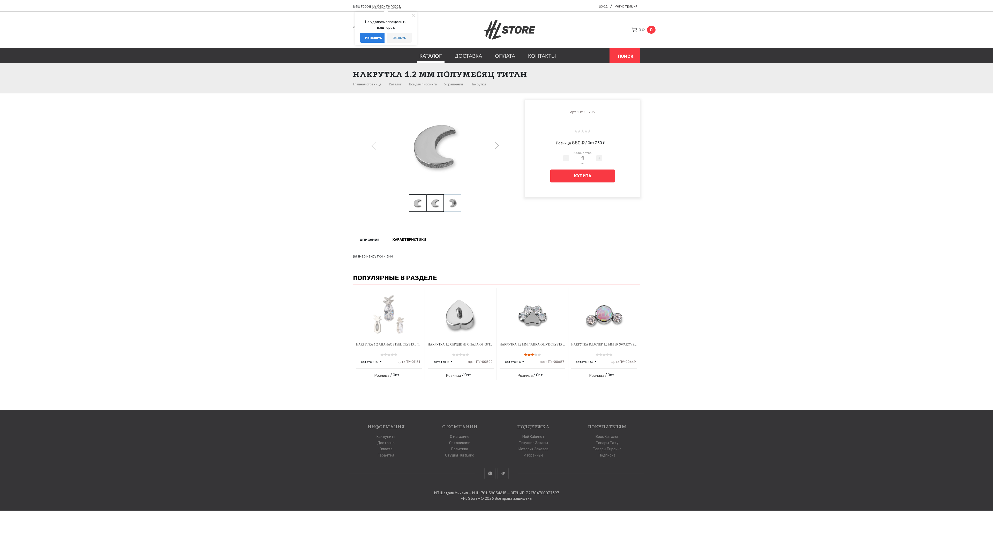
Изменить (373, 38)
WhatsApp (489, 473)
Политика (459, 449)
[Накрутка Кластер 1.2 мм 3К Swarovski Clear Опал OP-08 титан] (604, 315)
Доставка (468, 56)
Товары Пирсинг (607, 449)
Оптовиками (459, 443)
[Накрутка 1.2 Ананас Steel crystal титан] (388, 315)
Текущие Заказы (533, 443)
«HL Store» (471, 498)
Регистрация (626, 6)
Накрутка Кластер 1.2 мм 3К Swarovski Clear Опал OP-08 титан (625, 344)
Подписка (607, 455)
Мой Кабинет (533, 437)
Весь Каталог (607, 437)
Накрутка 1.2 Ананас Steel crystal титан (391, 344)
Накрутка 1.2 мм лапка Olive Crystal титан (537, 344)
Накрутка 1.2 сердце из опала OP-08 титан (463, 344)
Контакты (542, 56)
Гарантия (386, 455)
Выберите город (386, 6)
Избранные (533, 455)
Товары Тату (607, 443)
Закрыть (399, 38)
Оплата (505, 56)
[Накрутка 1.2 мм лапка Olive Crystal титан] (532, 315)
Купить (582, 175)
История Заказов (533, 449)
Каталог (430, 56)
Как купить (386, 437)
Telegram (503, 473)
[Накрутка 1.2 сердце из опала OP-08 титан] (460, 315)
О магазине (459, 437)
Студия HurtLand (459, 455)
